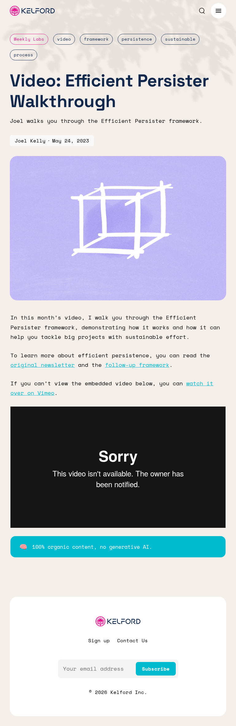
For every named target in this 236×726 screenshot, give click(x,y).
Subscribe (156, 668)
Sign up (99, 640)
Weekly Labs (29, 39)
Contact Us (132, 640)
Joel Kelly (30, 140)
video (64, 39)
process (23, 54)
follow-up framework (137, 365)
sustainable (180, 39)
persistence (137, 39)
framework (96, 39)
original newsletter (42, 365)
